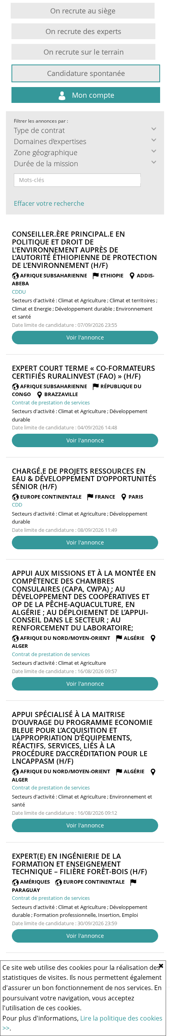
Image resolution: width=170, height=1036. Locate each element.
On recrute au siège (82, 10)
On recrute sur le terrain (83, 52)
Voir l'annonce (85, 337)
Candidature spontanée (86, 73)
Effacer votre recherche (49, 203)
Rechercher (145, 180)
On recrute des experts (83, 31)
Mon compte (92, 95)
